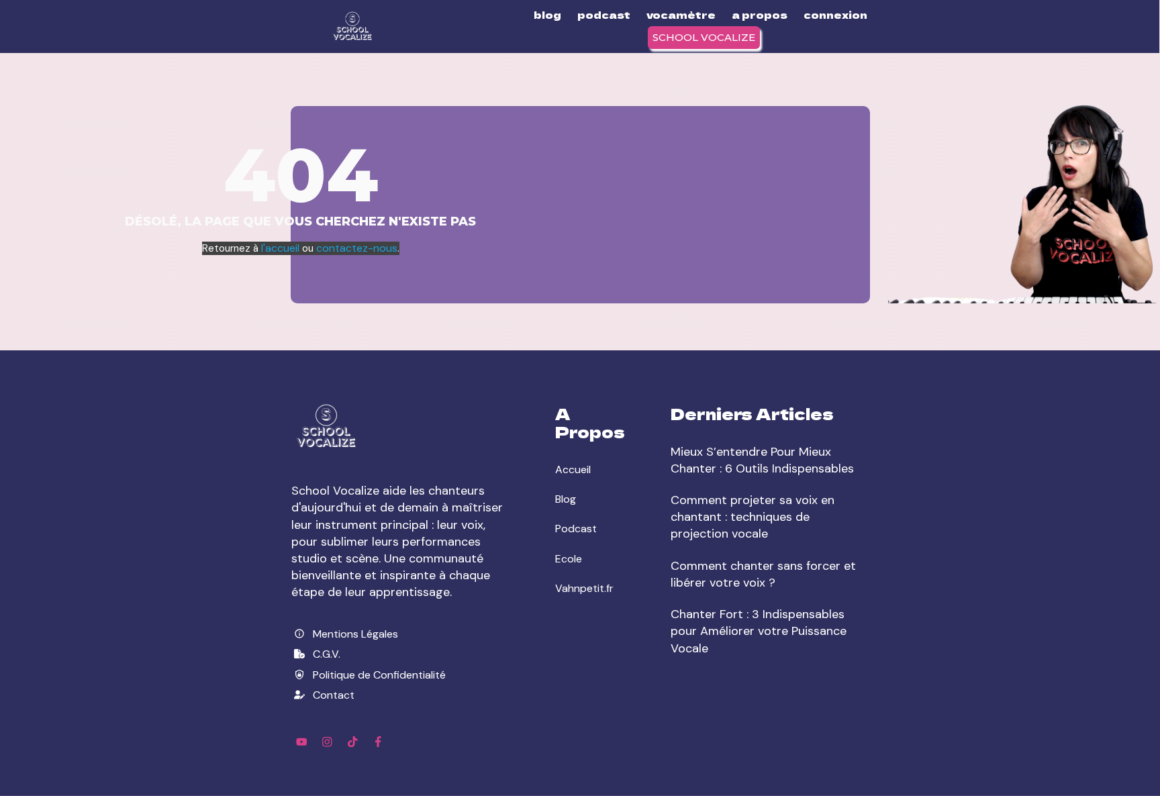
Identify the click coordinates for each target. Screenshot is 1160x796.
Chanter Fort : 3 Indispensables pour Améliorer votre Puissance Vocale (759, 631)
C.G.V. (326, 654)
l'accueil (281, 248)
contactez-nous (356, 248)
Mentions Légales (355, 634)
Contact (333, 695)
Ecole (568, 559)
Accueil (573, 469)
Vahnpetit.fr (584, 588)
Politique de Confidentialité (379, 675)
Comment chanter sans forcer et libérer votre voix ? (763, 574)
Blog (565, 499)
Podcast (576, 528)
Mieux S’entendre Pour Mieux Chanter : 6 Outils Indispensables (762, 460)
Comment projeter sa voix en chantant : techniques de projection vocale (752, 517)
